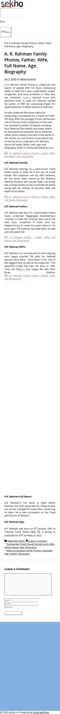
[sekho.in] (11, 6)
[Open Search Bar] (2, 22)
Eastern (26, 97)
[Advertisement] (30, 668)
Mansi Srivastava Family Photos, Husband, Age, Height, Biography (28, 552)
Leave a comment (37, 541)
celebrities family (16, 541)
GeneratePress (41, 712)
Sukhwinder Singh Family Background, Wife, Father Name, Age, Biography (29, 546)
